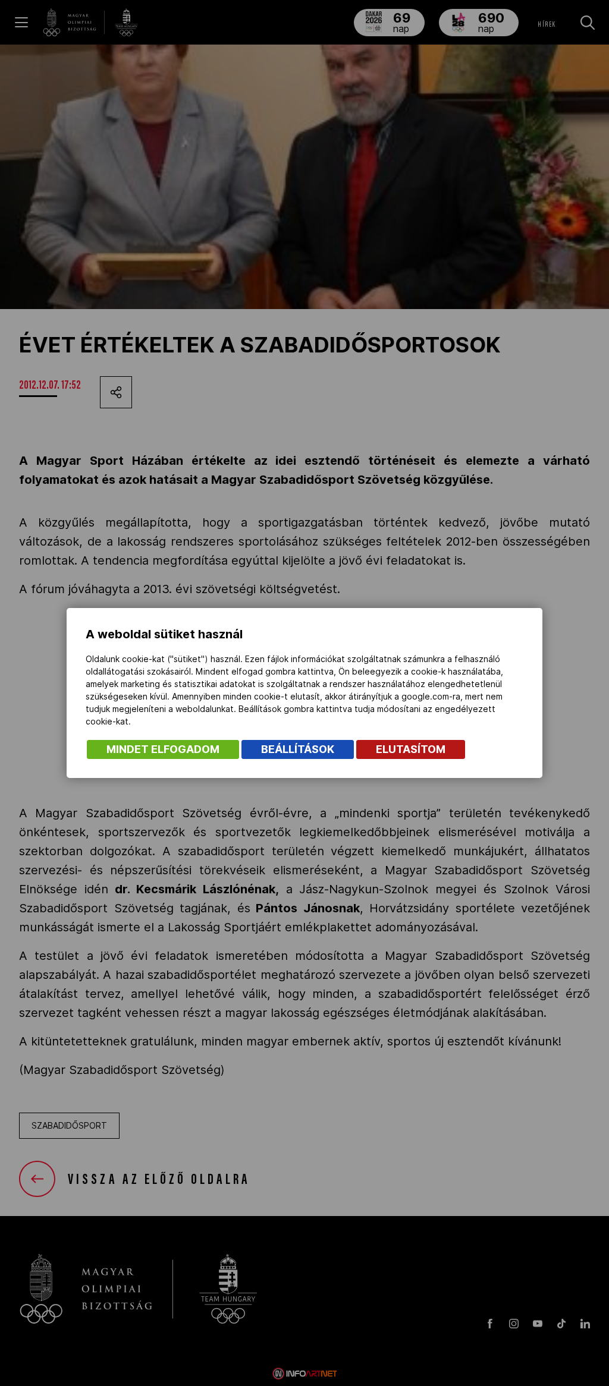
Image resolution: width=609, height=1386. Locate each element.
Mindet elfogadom (162, 749)
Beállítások (297, 749)
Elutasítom (410, 749)
